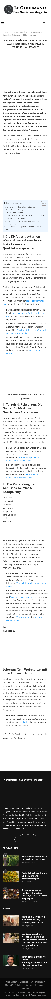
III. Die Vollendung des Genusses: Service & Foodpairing (23, 222)
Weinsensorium (23, 617)
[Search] (48, 23)
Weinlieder (24, 722)
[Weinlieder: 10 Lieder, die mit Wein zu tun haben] (11, 860)
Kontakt (25, 988)
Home (5, 32)
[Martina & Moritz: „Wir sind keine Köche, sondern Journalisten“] (11, 920)
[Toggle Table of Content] (42, 203)
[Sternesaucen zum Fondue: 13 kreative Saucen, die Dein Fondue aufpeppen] (11, 894)
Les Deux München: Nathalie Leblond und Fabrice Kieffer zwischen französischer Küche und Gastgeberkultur (34, 940)
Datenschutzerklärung (35, 985)
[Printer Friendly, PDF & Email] (16, 744)
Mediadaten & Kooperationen (19, 982)
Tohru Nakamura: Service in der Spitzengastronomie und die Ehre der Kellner (35, 961)
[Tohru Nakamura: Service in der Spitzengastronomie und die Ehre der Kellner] (11, 960)
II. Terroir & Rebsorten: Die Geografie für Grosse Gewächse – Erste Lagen (25, 216)
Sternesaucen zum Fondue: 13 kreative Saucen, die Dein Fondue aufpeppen (34, 894)
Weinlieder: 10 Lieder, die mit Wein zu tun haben (35, 858)
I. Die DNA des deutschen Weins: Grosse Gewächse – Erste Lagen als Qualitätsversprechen (22, 210)
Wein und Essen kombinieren (23, 597)
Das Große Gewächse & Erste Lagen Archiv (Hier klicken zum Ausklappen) (25, 736)
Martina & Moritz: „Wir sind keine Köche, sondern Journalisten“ (33, 919)
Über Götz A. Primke (14, 985)
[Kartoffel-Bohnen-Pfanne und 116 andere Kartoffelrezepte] (11, 876)
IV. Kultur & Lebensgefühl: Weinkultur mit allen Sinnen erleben (25, 228)
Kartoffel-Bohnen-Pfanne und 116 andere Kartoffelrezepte (34, 875)
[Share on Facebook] (24, 754)
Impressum (40, 982)
